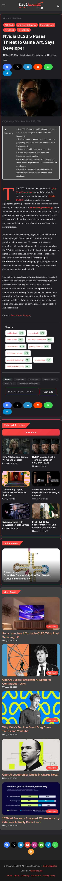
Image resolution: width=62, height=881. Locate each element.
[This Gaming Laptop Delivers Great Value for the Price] (16, 478)
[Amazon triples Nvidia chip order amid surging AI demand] (46, 478)
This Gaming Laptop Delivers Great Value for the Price (14, 492)
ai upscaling (20, 379)
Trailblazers (36, 875)
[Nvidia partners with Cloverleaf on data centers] (16, 511)
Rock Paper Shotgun (20, 315)
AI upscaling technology (41, 207)
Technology (23, 30)
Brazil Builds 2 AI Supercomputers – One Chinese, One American (44, 524)
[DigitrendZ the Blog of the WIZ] (31, 5)
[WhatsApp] (48, 67)
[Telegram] (7, 73)
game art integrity (50, 379)
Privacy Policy (49, 875)
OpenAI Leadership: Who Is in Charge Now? (30, 774)
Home (8, 18)
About (17, 875)
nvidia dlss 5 (9, 383)
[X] (17, 67)
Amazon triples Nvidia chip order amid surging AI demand (46, 492)
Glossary (25, 875)
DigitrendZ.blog (49, 866)
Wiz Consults (36, 871)
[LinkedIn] (27, 67)
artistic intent (34, 379)
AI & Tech (17, 18)
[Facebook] (7, 67)
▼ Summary (8, 131)
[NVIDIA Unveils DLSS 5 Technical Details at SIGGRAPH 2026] (46, 446)
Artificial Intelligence (26, 25)
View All (31, 432)
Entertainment (47, 25)
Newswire (9, 30)
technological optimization (28, 383)
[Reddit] (37, 67)
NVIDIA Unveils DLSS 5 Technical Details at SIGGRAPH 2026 (43, 460)
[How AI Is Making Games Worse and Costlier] (16, 446)
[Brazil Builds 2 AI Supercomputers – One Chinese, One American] (46, 511)
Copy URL (48, 392)
